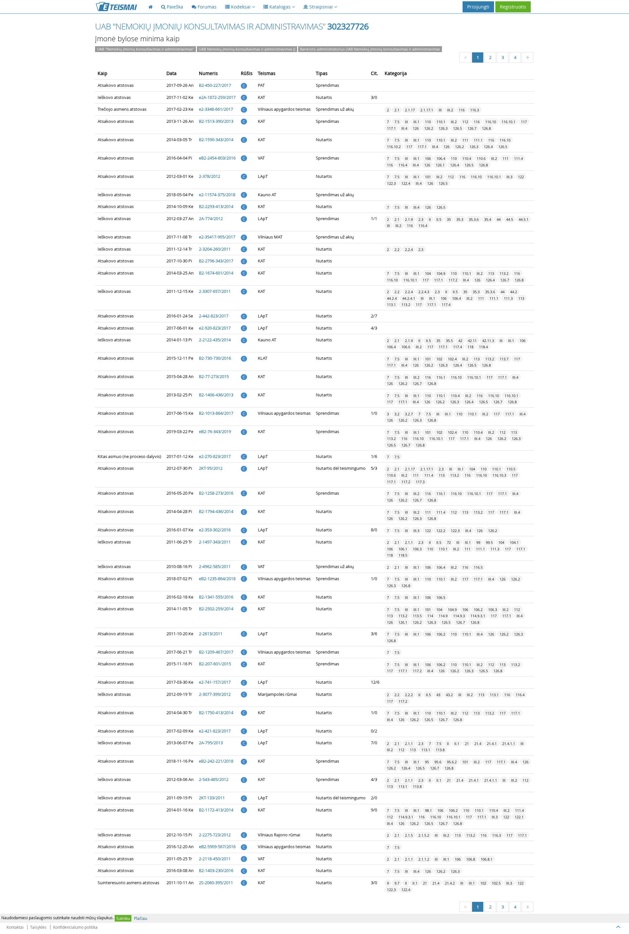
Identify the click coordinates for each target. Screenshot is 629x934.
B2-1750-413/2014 (216, 712)
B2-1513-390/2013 (216, 121)
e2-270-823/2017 (215, 456)
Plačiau (140, 918)
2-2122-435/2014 (215, 340)
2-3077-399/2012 (215, 694)
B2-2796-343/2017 (216, 261)
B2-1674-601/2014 (216, 273)
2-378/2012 (209, 176)
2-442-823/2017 (213, 316)
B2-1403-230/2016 (216, 870)
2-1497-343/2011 (215, 542)
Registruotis (513, 7)
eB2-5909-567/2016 (217, 846)
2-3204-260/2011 (215, 249)
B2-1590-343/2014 (216, 140)
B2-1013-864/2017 (216, 413)
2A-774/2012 (211, 218)
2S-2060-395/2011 (216, 883)
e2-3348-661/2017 (216, 109)
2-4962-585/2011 (215, 566)
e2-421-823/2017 (215, 731)
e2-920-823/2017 (215, 328)
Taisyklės (38, 927)
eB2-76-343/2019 (215, 431)
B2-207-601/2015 (215, 664)
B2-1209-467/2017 (216, 652)
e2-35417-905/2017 (217, 237)
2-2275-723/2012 (215, 835)
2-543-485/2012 (213, 779)
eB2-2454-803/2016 (217, 158)
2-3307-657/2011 (215, 291)
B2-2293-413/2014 (216, 206)
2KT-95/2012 (210, 468)
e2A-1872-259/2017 (217, 97)
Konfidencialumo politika (75, 927)
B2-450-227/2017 (215, 85)
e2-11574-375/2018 (217, 195)
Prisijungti (478, 7)
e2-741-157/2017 (215, 682)
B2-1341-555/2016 (216, 597)
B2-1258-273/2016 (216, 493)
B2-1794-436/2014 (216, 511)
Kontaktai (15, 927)
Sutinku (123, 918)
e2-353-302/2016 (215, 530)
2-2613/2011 (210, 634)
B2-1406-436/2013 (216, 395)
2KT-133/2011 (212, 798)
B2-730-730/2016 (215, 358)
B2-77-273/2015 (214, 376)
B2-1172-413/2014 (216, 810)
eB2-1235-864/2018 (217, 578)
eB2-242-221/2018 (216, 761)
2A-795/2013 (211, 743)
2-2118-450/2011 (215, 859)
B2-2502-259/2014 (216, 609)
